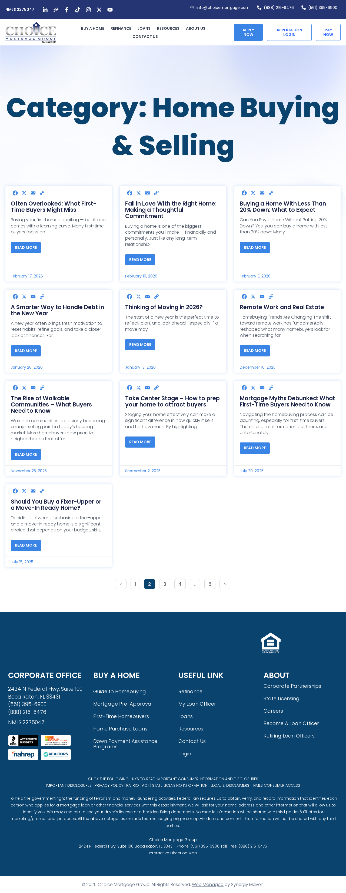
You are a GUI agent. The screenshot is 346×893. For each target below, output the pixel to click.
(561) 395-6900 (27, 704)
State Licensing (282, 698)
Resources (168, 28)
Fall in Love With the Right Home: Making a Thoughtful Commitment (171, 210)
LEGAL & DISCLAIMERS (230, 785)
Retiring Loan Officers (289, 735)
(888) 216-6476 (27, 712)
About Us (195, 28)
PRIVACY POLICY (109, 785)
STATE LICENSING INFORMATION (180, 785)
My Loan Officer (197, 703)
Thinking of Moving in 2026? (164, 307)
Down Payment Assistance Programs (125, 744)
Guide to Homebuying (119, 691)
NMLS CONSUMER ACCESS (276, 785)
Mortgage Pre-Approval (122, 703)
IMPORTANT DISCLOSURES (69, 785)
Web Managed (208, 884)
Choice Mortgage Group (173, 839)
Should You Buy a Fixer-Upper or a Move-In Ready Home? (56, 505)
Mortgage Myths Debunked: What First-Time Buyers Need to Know (287, 401)
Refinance (121, 28)
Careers (273, 710)
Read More (26, 247)
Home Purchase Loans (120, 728)
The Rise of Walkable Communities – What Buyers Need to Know (51, 404)
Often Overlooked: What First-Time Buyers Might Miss (54, 207)
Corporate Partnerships (292, 686)
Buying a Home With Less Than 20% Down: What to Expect (283, 207)
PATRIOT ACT (137, 785)
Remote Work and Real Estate (282, 307)
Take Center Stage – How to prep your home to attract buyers (172, 401)
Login (184, 753)
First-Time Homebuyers (121, 716)
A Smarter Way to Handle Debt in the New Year (57, 310)
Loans (144, 28)
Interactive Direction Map (173, 853)
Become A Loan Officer (291, 723)
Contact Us (145, 36)
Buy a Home (92, 28)
